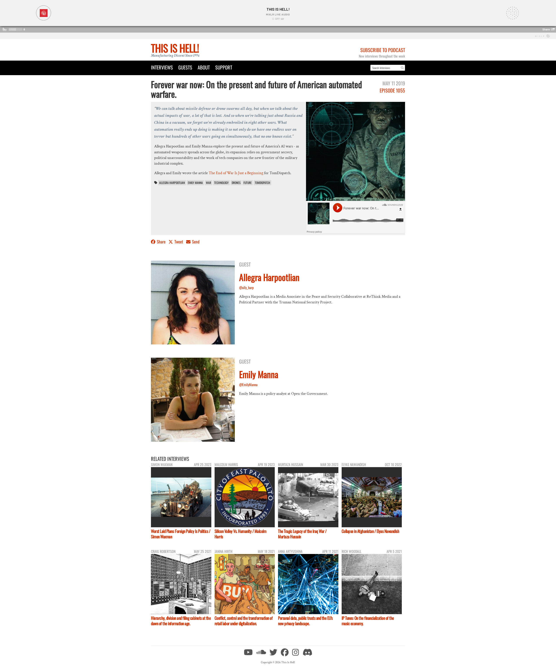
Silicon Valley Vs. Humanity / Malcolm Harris (240, 534)
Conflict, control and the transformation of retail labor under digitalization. (244, 621)
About (204, 67)
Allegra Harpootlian (172, 182)
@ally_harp (246, 287)
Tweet (179, 241)
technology (221, 182)
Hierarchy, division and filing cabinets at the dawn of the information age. (181, 621)
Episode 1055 (392, 90)
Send (195, 241)
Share (161, 241)
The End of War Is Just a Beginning (236, 172)
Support (223, 67)
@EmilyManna (248, 384)
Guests (185, 67)
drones (236, 182)
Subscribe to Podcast (382, 49)
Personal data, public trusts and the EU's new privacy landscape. (305, 621)
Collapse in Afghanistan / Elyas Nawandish (370, 531)
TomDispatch (262, 182)
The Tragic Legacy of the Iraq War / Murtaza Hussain (302, 534)
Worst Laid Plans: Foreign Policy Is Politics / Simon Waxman (180, 534)
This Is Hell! (175, 48)
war (208, 182)
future (247, 182)
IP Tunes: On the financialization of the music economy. (368, 621)
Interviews (162, 67)
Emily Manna (195, 182)
